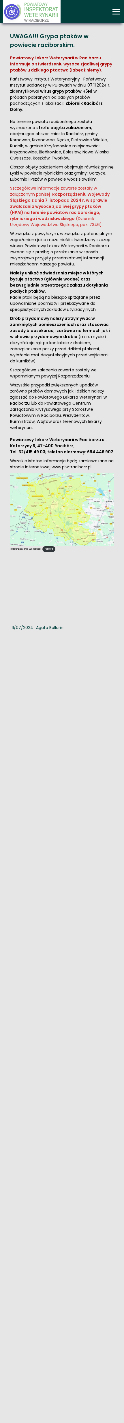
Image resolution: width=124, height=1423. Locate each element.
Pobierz (49, 549)
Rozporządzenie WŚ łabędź (25, 549)
